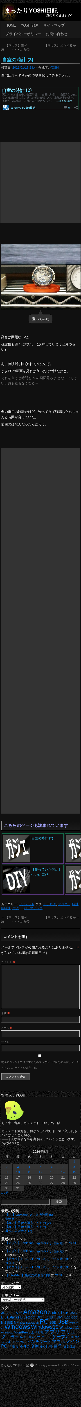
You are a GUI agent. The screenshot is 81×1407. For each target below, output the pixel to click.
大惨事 (10, 1219)
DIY (39, 1317)
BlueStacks (10, 1317)
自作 (58, 1345)
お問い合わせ (57, 34)
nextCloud (32, 1322)
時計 (75, 904)
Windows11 (7, 1332)
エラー (12, 1337)
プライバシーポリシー (23, 34)
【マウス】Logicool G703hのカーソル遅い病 (37, 1259)
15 (74, 1172)
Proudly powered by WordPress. (58, 1365)
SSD (53, 1322)
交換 (35, 1346)
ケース (46, 1337)
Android (55, 1312)
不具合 (25, 1346)
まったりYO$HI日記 (31, 10)
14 (63, 1172)
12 (40, 1172)
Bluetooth (28, 1317)
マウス (58, 1341)
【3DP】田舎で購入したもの (25, 1227)
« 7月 (5, 1193)
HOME (10, 25)
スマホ (6, 1342)
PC (44, 1321)
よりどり (37, 1332)
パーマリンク (33, 908)
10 (18, 1172)
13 (52, 1172)
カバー (23, 1337)
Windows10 (44, 1327)
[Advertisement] (40, 182)
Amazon (35, 1311)
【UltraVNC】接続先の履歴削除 (27, 1275)
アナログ (49, 904)
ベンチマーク (39, 1341)
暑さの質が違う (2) (18, 1231)
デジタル (64, 904)
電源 (72, 1346)
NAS (22, 1322)
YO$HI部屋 (30, 25)
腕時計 (6, 908)
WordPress (22, 1332)
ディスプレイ (19, 1342)
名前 (5, 1013)
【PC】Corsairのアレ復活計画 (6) (29, 1215)
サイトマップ (54, 25)
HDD (48, 1317)
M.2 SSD (7, 1322)
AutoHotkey (70, 1313)
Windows (17, 1326)
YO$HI (54, 67)
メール (7, 1027)
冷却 (42, 1346)
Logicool (71, 1317)
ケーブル (61, 1336)
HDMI (58, 1317)
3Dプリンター (11, 1313)
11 (29, 1172)
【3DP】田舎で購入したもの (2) (28, 1223)
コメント (8, 962)
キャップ (34, 1337)
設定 (66, 1346)
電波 (15, 908)
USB (62, 1322)
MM (16, 1322)
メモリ (13, 1346)
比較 (49, 1346)
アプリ (52, 1332)
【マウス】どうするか (62, 45)
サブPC (75, 1337)
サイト (5, 1042)
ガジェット (26, 904)
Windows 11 (69, 1327)
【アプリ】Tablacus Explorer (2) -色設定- (34, 1243)
